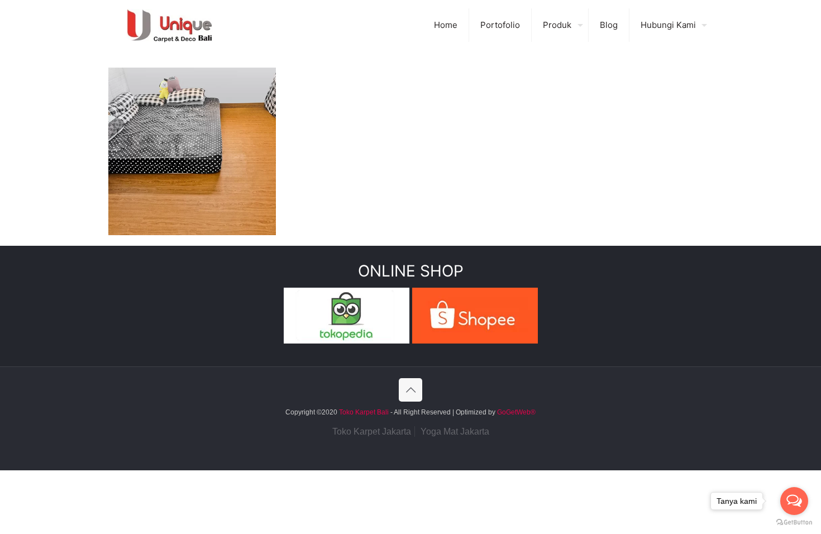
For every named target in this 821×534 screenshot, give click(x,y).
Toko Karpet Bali (364, 412)
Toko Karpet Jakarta (371, 431)
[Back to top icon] (410, 390)
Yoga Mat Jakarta (455, 431)
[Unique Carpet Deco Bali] (180, 25)
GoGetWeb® (515, 412)
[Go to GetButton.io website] (794, 522)
